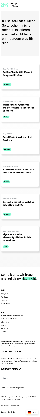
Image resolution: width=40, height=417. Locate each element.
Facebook (4, 297)
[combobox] (20, 378)
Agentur (3, 325)
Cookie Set (11, 412)
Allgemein (7, 84)
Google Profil (5, 303)
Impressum (5, 406)
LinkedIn (4, 300)
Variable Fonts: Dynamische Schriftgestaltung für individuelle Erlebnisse (18, 107)
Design (6, 117)
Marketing (7, 149)
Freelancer (4, 328)
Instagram (4, 294)
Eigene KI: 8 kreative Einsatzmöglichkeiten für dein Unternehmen (17, 237)
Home (3, 388)
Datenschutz (14, 406)
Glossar (3, 332)
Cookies (3, 412)
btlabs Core (5, 322)
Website (6, 182)
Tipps (5, 247)
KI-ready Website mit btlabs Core (12, 316)
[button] (36, 5)
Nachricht (29, 278)
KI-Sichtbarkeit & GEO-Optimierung (12, 319)
